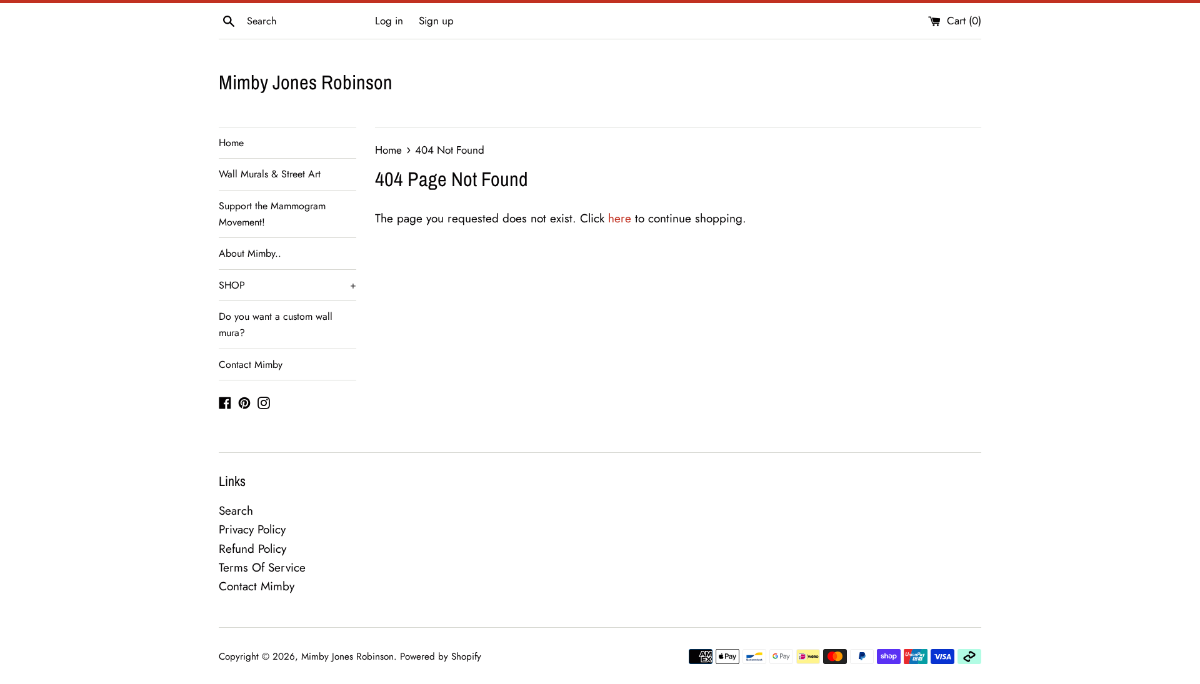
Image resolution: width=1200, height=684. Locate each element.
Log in (389, 20)
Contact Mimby (250, 364)
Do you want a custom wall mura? (275, 324)
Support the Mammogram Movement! (272, 214)
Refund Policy (252, 548)
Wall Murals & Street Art (270, 174)
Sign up (436, 20)
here (619, 218)
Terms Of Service (262, 567)
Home (231, 143)
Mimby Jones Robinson (305, 82)
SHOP (287, 285)
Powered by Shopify (440, 656)
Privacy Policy (252, 529)
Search (236, 510)
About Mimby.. (250, 253)
